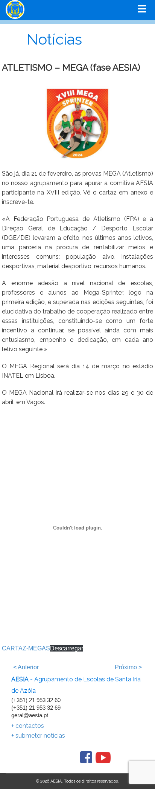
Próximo (128, 667)
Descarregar (66, 648)
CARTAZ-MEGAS (26, 648)
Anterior (26, 667)
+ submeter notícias (38, 735)
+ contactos (27, 725)
